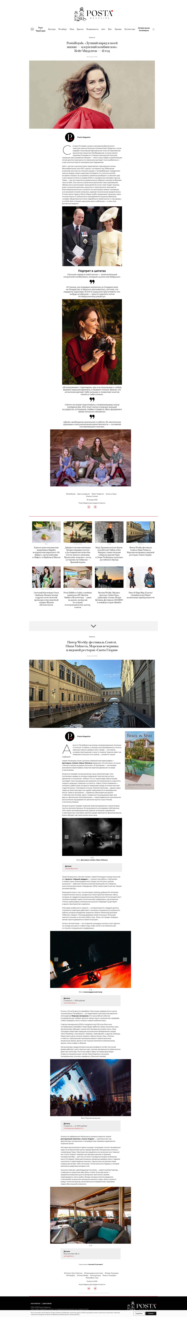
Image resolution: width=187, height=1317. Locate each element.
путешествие (96, 1275)
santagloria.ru (69, 1256)
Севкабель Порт (92, 1278)
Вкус (110, 29)
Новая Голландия (112, 1273)
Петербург (62, 29)
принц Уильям (92, 496)
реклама (47, 1303)
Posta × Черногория (40, 29)
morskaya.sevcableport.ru (74, 1128)
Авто (103, 29)
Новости (140, 544)
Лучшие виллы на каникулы (144, 29)
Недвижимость (92, 29)
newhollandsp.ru (70, 1003)
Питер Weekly (83, 1275)
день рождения (84, 494)
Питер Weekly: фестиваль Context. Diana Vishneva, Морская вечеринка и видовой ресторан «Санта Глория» (140, 551)
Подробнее (139, 1313)
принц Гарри (112, 494)
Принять (150, 1313)
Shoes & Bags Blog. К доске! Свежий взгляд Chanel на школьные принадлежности (140, 595)
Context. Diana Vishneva (73, 1273)
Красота (80, 29)
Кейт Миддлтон (98, 494)
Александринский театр (94, 1273)
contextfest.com (71, 869)
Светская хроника (46, 589)
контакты (35, 1303)
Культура (52, 29)
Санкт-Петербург (110, 1275)
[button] (66, 837)
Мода (72, 29)
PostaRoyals (71, 494)
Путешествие (129, 29)
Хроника (118, 29)
